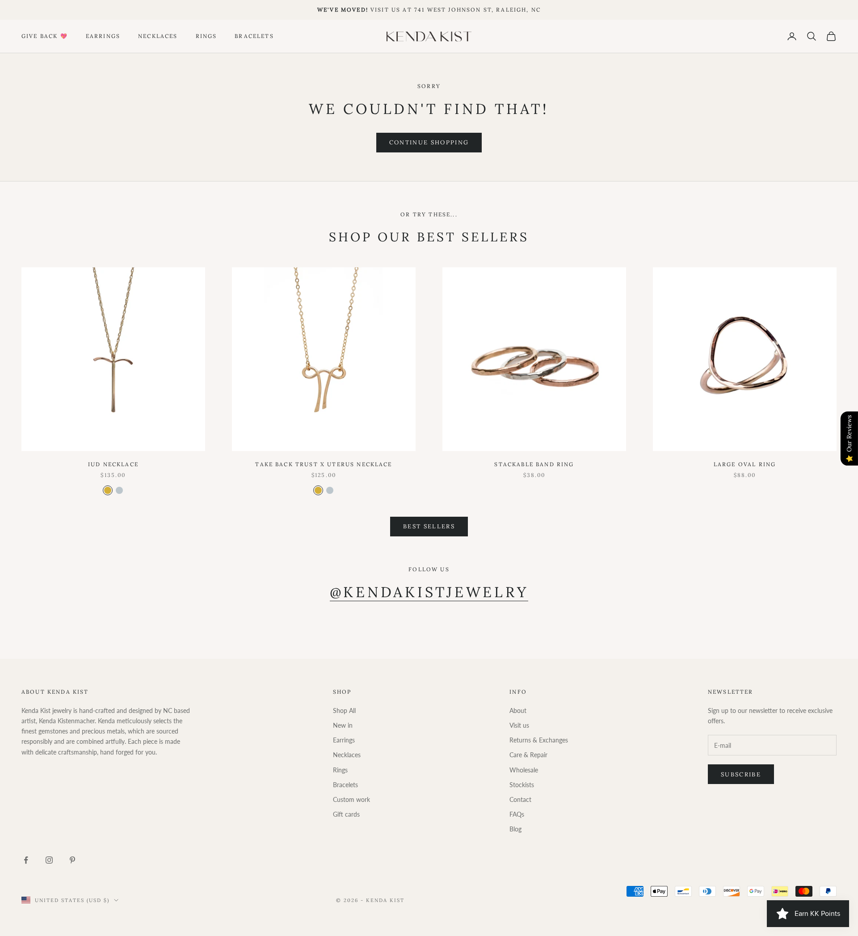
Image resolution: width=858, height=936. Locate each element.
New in (343, 725)
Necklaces (157, 36)
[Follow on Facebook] (25, 860)
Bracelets (254, 36)
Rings (206, 36)
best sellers (429, 526)
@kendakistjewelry (429, 592)
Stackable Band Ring (534, 464)
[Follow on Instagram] (49, 860)
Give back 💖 (44, 36)
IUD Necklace (113, 464)
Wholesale (523, 770)
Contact (520, 799)
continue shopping (429, 142)
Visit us (519, 725)
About (517, 710)
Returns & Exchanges (538, 740)
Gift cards (346, 814)
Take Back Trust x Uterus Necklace (323, 464)
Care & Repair (528, 755)
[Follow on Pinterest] (72, 860)
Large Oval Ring (745, 464)
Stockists (521, 784)
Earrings (103, 36)
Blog (515, 829)
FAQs (516, 814)
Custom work (351, 799)
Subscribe (741, 774)
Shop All (344, 710)
